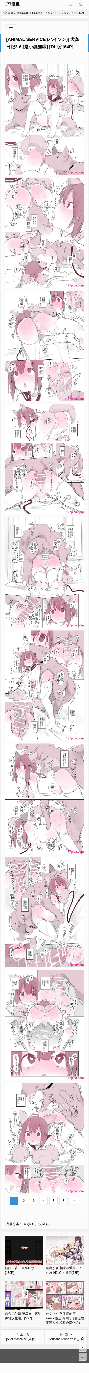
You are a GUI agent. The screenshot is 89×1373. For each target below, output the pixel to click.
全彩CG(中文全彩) (59, 12)
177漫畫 (12, 4)
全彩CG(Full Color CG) (30, 12)
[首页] (83, 1339)
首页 (10, 12)
